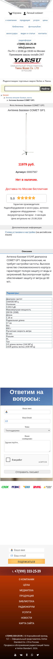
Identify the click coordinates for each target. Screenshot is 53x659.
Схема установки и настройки (20, 232)
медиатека (26, 590)
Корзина (17, 13)
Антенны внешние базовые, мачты (19, 98)
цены (26, 584)
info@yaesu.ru (26, 47)
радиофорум (26, 606)
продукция (26, 595)
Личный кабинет (35, 13)
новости (26, 617)
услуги (26, 612)
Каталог (6, 95)
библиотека (26, 601)
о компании (26, 579)
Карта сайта (26, 623)
